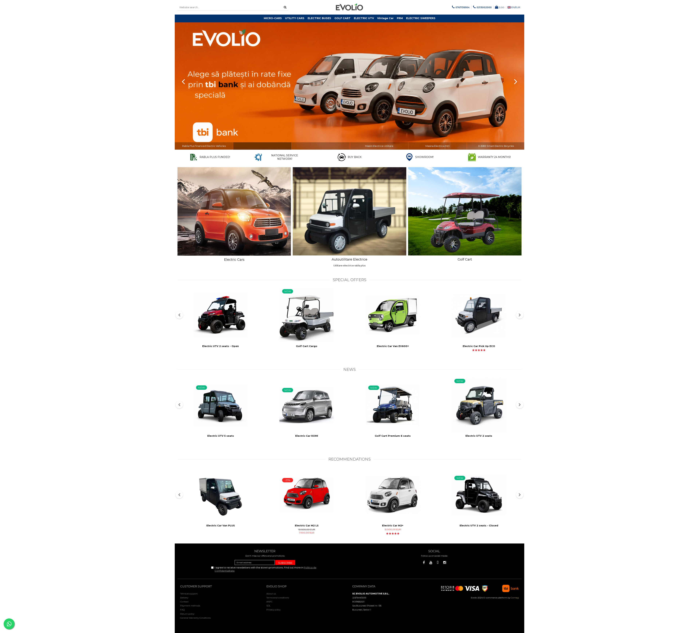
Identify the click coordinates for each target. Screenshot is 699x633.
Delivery (184, 597)
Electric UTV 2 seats (478, 435)
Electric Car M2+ (392, 525)
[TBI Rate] (349, 86)
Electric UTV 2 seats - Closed (479, 525)
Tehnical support (189, 593)
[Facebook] (424, 562)
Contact (184, 601)
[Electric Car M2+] (393, 495)
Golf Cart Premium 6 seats (393, 435)
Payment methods (190, 605)
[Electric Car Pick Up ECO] (479, 315)
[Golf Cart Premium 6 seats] (393, 405)
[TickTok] (438, 562)
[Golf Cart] (465, 211)
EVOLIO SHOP (276, 586)
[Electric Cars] (234, 211)
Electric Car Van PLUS (220, 525)
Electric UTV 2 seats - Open (220, 346)
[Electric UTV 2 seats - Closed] (479, 495)
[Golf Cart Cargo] (306, 315)
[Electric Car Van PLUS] (220, 495)
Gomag (514, 597)
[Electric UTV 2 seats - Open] (220, 315)
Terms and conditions (277, 597)
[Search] (285, 7)
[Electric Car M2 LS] (306, 495)
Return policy (187, 613)
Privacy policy (273, 609)
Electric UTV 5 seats (220, 435)
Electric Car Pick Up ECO (479, 346)
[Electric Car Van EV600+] (393, 315)
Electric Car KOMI (306, 435)
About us (271, 593)
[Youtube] (431, 562)
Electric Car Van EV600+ (393, 346)
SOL (268, 605)
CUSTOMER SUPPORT (196, 586)
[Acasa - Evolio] (349, 7)
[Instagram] (444, 562)
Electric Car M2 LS (307, 525)
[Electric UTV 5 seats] (220, 405)
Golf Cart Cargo (306, 346)
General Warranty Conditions (195, 617)
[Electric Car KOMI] (306, 405)
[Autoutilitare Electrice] (349, 211)
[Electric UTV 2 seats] (479, 405)
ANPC (269, 601)
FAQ (182, 609)
